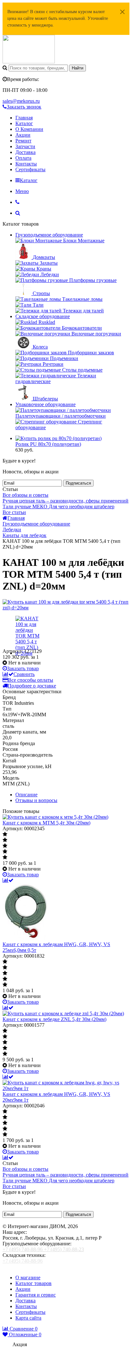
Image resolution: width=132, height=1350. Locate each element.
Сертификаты (30, 169)
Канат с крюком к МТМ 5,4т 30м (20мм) (46, 822)
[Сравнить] (8, 880)
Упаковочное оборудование (45, 404)
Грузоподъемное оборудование (49, 234)
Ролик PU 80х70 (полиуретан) (48, 444)
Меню (22, 191)
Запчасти (25, 146)
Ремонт (23, 140)
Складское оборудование (42, 316)
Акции (22, 135)
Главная (24, 117)
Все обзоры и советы (25, 495)
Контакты (26, 163)
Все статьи (14, 512)
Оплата (23, 158)
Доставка (25, 152)
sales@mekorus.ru (21, 101)
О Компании (29, 129)
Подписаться (78, 483)
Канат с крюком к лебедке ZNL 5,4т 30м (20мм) (54, 1019)
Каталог (24, 123)
